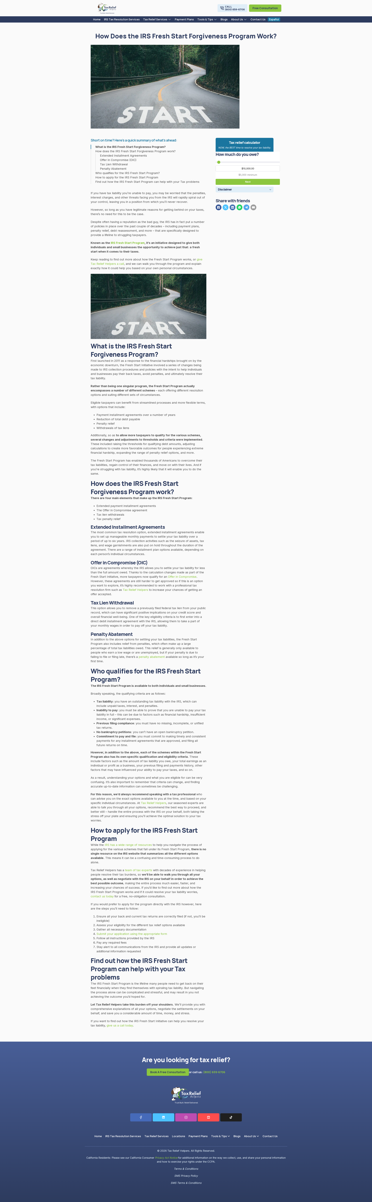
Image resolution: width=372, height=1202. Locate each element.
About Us (237, 19)
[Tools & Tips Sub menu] (216, 19)
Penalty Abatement (113, 168)
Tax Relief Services (155, 19)
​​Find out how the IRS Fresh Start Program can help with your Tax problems (147, 182)
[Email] (253, 207)
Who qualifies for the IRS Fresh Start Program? (127, 173)
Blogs (224, 19)
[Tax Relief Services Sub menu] (170, 19)
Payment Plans (184, 19)
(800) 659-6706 (214, 1072)
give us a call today (120, 1025)
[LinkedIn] (232, 207)
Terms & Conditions (186, 1168)
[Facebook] (218, 207)
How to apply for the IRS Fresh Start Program (126, 177)
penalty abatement (152, 657)
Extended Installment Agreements (123, 155)
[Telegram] (246, 207)
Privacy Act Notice (166, 1157)
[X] (225, 207)
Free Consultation (265, 8)
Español (274, 19)
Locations (178, 1136)
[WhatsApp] (239, 207)
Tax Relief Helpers (135, 590)
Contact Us (258, 19)
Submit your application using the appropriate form (131, 934)
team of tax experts (138, 870)
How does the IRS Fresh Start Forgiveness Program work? (135, 151)
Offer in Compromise (182, 576)
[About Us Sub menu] (246, 19)
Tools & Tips (205, 19)
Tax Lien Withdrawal (114, 164)
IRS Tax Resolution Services (122, 19)
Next (248, 181)
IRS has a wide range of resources (128, 845)
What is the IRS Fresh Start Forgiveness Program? (130, 147)
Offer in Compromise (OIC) (118, 160)
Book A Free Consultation (167, 1072)
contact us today (102, 896)
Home (97, 19)
